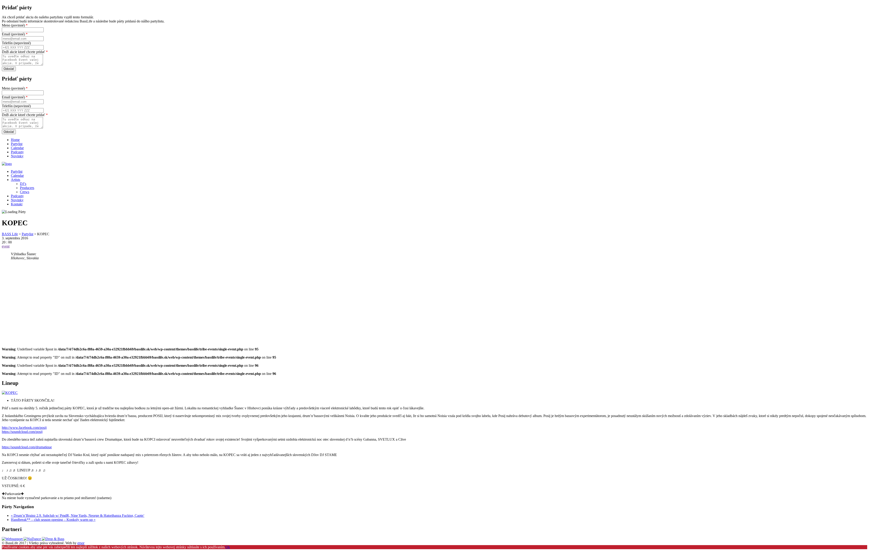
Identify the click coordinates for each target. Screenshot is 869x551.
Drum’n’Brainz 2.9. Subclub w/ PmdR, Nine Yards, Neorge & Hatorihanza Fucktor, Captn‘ (77, 515)
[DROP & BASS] (53, 539)
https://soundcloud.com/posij (22, 432)
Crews (24, 192)
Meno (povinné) (15, 25)
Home (15, 140)
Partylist (16, 144)
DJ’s (23, 184)
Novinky (17, 156)
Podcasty (17, 152)
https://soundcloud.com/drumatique (27, 447)
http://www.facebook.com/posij (24, 428)
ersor (80, 543)
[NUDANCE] (33, 539)
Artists (15, 180)
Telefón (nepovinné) (16, 43)
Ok (227, 547)
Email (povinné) (15, 34)
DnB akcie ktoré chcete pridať (25, 52)
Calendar (17, 148)
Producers (27, 188)
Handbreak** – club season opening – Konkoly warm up (53, 520)
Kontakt (16, 204)
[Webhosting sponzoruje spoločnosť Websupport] (13, 539)
